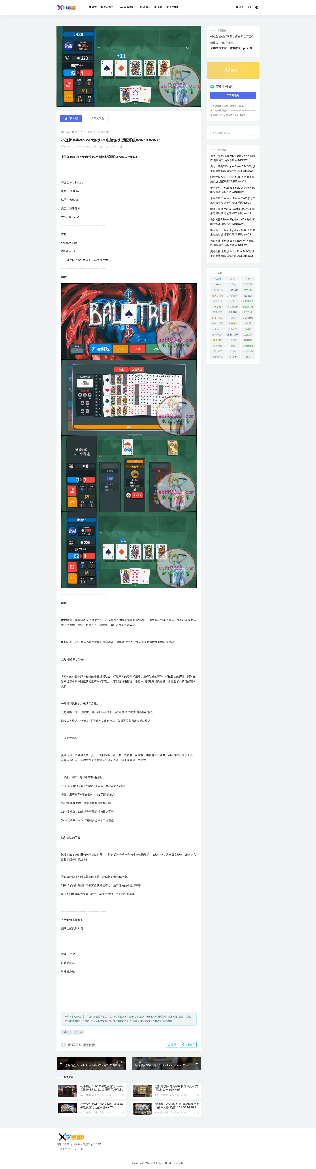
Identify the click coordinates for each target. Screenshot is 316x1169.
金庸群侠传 (217, 357)
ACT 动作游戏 (86, 1095)
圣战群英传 (247, 301)
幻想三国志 (217, 318)
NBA (248, 279)
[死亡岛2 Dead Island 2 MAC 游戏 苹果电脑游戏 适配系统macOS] (67, 1108)
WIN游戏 (88, 132)
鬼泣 (248, 357)
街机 (233, 346)
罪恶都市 (232, 340)
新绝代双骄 (217, 323)
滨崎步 (248, 329)
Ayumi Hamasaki (217, 279)
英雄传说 (248, 340)
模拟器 (248, 323)
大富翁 (217, 307)
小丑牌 (78, 1032)
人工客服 (174, 7)
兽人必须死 (217, 296)
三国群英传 (217, 290)
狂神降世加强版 (217, 335)
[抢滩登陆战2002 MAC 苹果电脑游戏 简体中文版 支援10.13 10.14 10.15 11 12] (142, 1109)
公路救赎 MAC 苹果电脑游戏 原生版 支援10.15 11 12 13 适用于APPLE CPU (102, 1089)
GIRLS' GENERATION (233, 279)
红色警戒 (248, 335)
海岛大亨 (232, 329)
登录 (241, 7)
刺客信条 (248, 296)
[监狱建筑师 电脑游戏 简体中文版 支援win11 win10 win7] (142, 1091)
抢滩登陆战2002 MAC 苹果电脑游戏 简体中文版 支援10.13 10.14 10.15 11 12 (177, 1107)
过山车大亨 (247, 351)
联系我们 (248, 36)
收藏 (173, 1045)
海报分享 (189, 1045)
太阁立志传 (247, 307)
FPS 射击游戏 (161, 1112)
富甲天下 (217, 312)
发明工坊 (217, 301)
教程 (160, 7)
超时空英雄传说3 (247, 346)
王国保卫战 (232, 335)
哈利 (233, 301)
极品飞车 (232, 323)
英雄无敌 (217, 346)
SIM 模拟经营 (161, 1095)
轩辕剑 (233, 351)
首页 (94, 7)
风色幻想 (232, 357)
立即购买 (233, 95)
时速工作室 (70, 147)
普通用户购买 (224, 86)
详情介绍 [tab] (72, 118)
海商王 (217, 329)
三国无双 (248, 284)
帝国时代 (248, 312)
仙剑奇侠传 (232, 290)
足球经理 (217, 351)
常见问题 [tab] (99, 118)
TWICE (217, 284)
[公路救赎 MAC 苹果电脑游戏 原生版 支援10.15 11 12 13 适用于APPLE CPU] (67, 1091)
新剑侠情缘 (247, 318)
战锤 (233, 318)
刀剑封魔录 (232, 296)
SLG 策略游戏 (103, 132)
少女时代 (232, 312)
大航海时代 (232, 307)
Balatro (66, 1032)
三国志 (233, 284)
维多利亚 (217, 340)
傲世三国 (248, 290)
